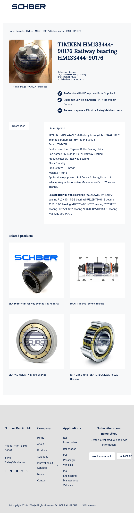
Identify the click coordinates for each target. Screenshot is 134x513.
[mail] (27, 471)
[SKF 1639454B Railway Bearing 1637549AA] (36, 270)
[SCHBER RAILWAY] (28, 4)
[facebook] (6, 471)
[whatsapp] (22, 471)
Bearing (71, 72)
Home (11, 31)
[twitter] (11, 471)
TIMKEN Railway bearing (74, 74)
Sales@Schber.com (108, 110)
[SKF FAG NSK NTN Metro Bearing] (36, 341)
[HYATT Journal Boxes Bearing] (97, 270)
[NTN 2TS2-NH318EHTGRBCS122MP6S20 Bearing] (97, 341)
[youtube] (17, 471)
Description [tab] (18, 126)
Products (20, 31)
